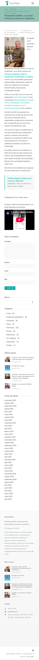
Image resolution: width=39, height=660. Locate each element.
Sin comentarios (11, 32)
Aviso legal (30, 656)
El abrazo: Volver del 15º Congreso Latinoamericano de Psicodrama (21, 568)
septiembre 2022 (10, 445)
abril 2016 (8, 499)
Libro (10, 34)
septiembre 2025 (10, 406)
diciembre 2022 (10, 437)
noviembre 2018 (10, 474)
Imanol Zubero (15, 108)
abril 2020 (8, 462)
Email (6, 271)
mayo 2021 (8, 454)
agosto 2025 (8, 409)
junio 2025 (8, 411)
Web (5, 279)
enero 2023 (8, 434)
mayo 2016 (8, 496)
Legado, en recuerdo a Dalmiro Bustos (22, 593)
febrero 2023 (9, 431)
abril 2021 (8, 457)
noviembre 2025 (10, 400)
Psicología (15, 34)
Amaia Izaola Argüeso (20, 97)
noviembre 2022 (10, 440)
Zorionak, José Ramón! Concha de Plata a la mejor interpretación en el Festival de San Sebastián (23, 376)
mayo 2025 (8, 414)
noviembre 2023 (10, 423)
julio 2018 (8, 485)
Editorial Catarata (25, 32)
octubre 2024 (9, 417)
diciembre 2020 (10, 460)
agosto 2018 (8, 482)
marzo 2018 (8, 493)
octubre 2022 (9, 443)
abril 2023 (8, 428)
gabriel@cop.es (13, 611)
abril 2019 (8, 468)
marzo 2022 (8, 448)
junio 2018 (8, 488)
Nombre (7, 262)
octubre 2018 (9, 476)
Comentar (7, 241)
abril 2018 (8, 491)
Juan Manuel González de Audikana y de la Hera (17, 105)
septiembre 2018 (10, 479)
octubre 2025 (9, 403)
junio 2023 (8, 426)
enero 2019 (8, 471)
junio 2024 (8, 420)
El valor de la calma (18, 366)
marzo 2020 (8, 465)
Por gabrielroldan (26, 30)
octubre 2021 (9, 451)
